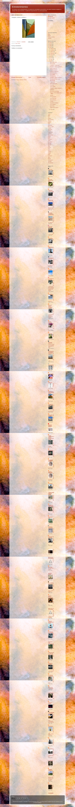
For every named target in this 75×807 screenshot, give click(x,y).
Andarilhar (50, 483)
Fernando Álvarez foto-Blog (50, 180)
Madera (49, 35)
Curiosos (49, 38)
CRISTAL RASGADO (50, 472)
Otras (19, 43)
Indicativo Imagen (50, 703)
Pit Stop (53, 366)
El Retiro (49, 130)
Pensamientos (50, 162)
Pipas (49, 146)
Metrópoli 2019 (53, 635)
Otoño (49, 140)
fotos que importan (50, 227)
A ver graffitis (52, 74)
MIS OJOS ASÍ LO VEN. (51, 416)
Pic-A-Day (50, 567)
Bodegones (50, 125)
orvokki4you (50, 294)
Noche (49, 150)
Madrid (49, 122)
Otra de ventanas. (53, 173)
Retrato (49, 158)
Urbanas (49, 121)
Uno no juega (52, 63)
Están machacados (53, 83)
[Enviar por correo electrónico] (28, 41)
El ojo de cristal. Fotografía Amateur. (50, 306)
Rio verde (53, 335)
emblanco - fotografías (50, 527)
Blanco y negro (51, 126)
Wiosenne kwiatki (53, 646)
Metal (49, 34)
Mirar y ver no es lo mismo (51, 609)
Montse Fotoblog (50, 322)
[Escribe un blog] (29, 41)
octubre (51, 51)
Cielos (53, 271)
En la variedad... (53, 104)
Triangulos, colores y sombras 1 (56, 88)
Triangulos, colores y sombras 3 (56, 66)
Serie (49, 123)
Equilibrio (53, 625)
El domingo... (52, 89)
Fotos (16, 43)
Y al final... (52, 101)
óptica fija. (50, 169)
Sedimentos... (51, 450)
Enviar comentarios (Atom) (22, 79)
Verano (49, 136)
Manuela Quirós (50, 574)
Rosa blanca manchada (54, 91)
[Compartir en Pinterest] (33, 41)
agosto (51, 54)
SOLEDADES (50, 793)
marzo (51, 109)
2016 (50, 45)
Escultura (50, 161)
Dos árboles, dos (53, 696)
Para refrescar (53, 184)
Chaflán (49, 151)
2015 (50, 47)
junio (51, 57)
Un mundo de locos (53, 742)
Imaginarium (50, 692)
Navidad (49, 144)
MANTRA (53, 375)
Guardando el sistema (54, 102)
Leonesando (50, 373)
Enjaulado (52, 85)
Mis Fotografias (50, 687)
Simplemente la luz (53, 69)
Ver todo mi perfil (51, 17)
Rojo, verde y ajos (53, 62)
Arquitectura (50, 132)
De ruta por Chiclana (53, 251)
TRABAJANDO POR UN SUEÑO (51, 493)
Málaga (53, 519)
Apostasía (53, 385)
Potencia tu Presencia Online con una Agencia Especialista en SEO (51, 345)
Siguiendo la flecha (53, 72)
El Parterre (50, 155)
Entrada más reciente (16, 77)
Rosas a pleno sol (53, 68)
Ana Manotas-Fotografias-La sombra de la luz (51, 353)
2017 (50, 44)
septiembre (52, 53)
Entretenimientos (20, 7)
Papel (49, 148)
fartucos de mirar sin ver (50, 201)
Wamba (53, 418)
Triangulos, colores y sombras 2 (56, 77)
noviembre (52, 50)
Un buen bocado (53, 96)
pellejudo (50, 382)
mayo (51, 59)
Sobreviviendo (52, 86)
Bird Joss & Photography (51, 558)
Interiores (50, 133)
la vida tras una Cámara (50, 676)
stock (53, 240)
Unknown (51, 16)
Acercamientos (51, 119)
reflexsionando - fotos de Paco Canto (51, 653)
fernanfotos (50, 404)
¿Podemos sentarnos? (54, 71)
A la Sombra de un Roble (50, 632)
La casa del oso (53, 99)
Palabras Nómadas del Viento (51, 622)
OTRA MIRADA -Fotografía (51, 713)
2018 (50, 42)
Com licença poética (53, 454)
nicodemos (58, 801)
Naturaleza (50, 129)
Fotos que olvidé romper (51, 191)
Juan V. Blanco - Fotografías (50, 596)
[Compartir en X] (30, 41)
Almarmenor (50, 726)
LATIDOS (50, 269)
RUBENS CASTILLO (50, 770)
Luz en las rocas (53, 98)
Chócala (51, 95)
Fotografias (50, 760)
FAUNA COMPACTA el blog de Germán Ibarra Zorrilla (51, 437)
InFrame (50, 784)
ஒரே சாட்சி (53, 561)
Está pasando (52, 80)
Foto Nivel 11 (51, 748)
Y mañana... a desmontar (54, 65)
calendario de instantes (51, 537)
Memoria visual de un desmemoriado (51, 214)
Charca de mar (50, 688)
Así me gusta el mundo (51, 258)
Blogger (40, 802)
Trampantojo (53, 551)
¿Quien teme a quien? (54, 107)
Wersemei (50, 342)
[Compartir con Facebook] (32, 41)
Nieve (49, 157)
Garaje (49, 153)
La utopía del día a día (51, 279)
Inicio (29, 77)
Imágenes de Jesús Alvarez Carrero (51, 392)
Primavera (50, 139)
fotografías (50, 238)
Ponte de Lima (53, 486)
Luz (48, 116)
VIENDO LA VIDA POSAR (50, 506)
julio (51, 56)
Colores (49, 118)
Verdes (53, 656)
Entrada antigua (41, 77)
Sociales (49, 143)
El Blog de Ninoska (50, 664)
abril (51, 60)
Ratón (49, 137)
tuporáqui (50, 333)
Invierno (49, 147)
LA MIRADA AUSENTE (50, 461)
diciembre (52, 48)
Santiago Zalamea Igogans (50, 426)
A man (53, 786)
